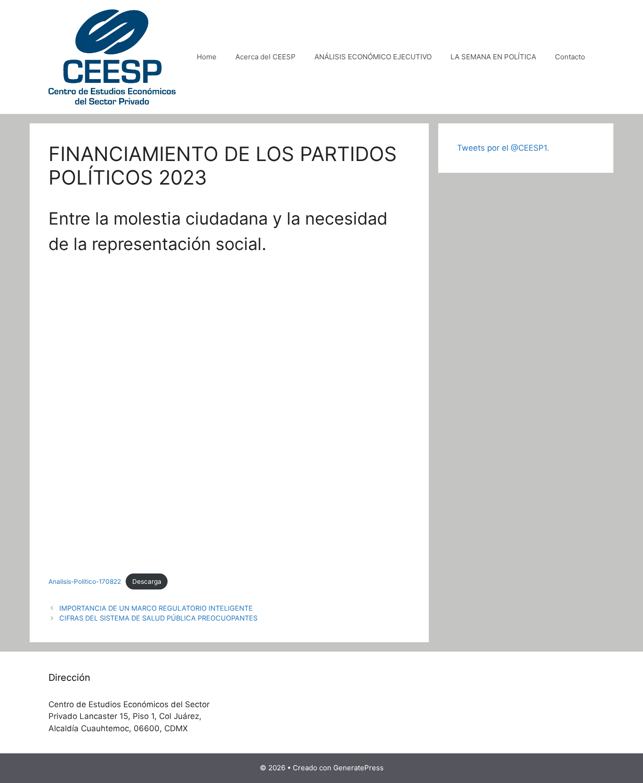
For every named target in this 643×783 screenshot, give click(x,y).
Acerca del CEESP (265, 56)
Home (207, 56)
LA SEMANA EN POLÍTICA (493, 56)
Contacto (570, 56)
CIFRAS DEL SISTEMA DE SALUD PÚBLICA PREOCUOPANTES (158, 618)
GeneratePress (358, 767)
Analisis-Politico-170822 (84, 581)
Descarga (146, 581)
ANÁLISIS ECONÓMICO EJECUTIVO (373, 56)
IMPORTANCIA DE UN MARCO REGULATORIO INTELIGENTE (156, 608)
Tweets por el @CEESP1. (503, 148)
